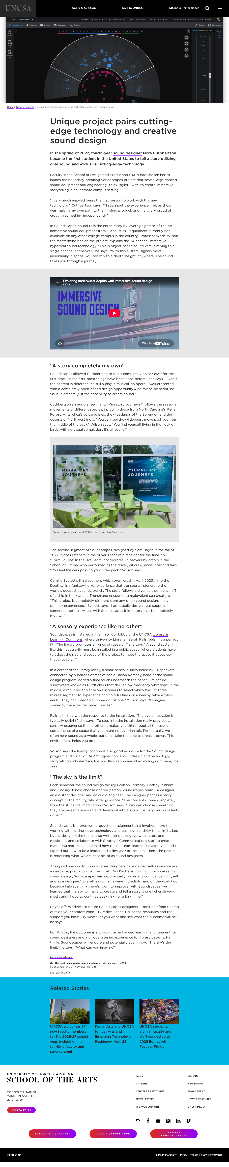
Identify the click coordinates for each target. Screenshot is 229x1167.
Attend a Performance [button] (184, 8)
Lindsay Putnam (160, 785)
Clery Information (211, 1155)
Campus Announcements (174, 1133)
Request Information (53, 1134)
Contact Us (21, 1110)
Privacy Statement (166, 1155)
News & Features (25, 107)
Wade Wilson (167, 236)
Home (10, 107)
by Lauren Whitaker (61, 957)
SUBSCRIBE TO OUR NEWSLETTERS (73, 966)
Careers (141, 1083)
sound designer (127, 153)
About (140, 1076)
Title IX (194, 1155)
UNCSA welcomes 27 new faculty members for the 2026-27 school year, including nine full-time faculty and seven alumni (69, 1039)
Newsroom (195, 1083)
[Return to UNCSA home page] (18, 8)
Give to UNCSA (132, 8)
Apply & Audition (84, 8)
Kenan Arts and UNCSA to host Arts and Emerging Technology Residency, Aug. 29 (114, 1034)
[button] (207, 8)
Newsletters (145, 1099)
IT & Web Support (147, 1106)
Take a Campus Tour (113, 1134)
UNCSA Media (196, 1106)
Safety (183, 1155)
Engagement (196, 1091)
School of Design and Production (101, 175)
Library (193, 1076)
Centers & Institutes (150, 1091)
